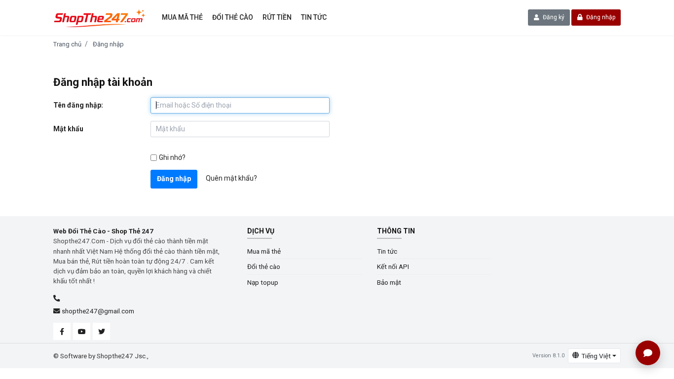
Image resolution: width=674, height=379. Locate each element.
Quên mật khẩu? (231, 178)
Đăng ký (552, 17)
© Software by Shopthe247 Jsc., (101, 356)
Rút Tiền (277, 17)
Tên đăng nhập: (78, 105)
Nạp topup (262, 282)
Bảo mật (389, 282)
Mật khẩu (68, 129)
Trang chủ (67, 44)
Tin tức (314, 17)
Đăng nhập (600, 17)
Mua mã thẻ (182, 17)
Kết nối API (393, 266)
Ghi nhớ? (172, 157)
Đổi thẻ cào (232, 17)
